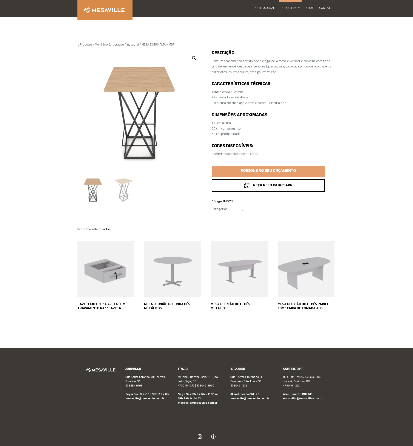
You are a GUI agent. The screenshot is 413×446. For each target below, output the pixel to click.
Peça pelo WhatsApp (272, 185)
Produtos (289, 8)
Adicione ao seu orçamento (268, 171)
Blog (309, 8)
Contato (326, 8)
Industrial (132, 45)
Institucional (264, 8)
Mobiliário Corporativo (109, 45)
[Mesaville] (104, 10)
